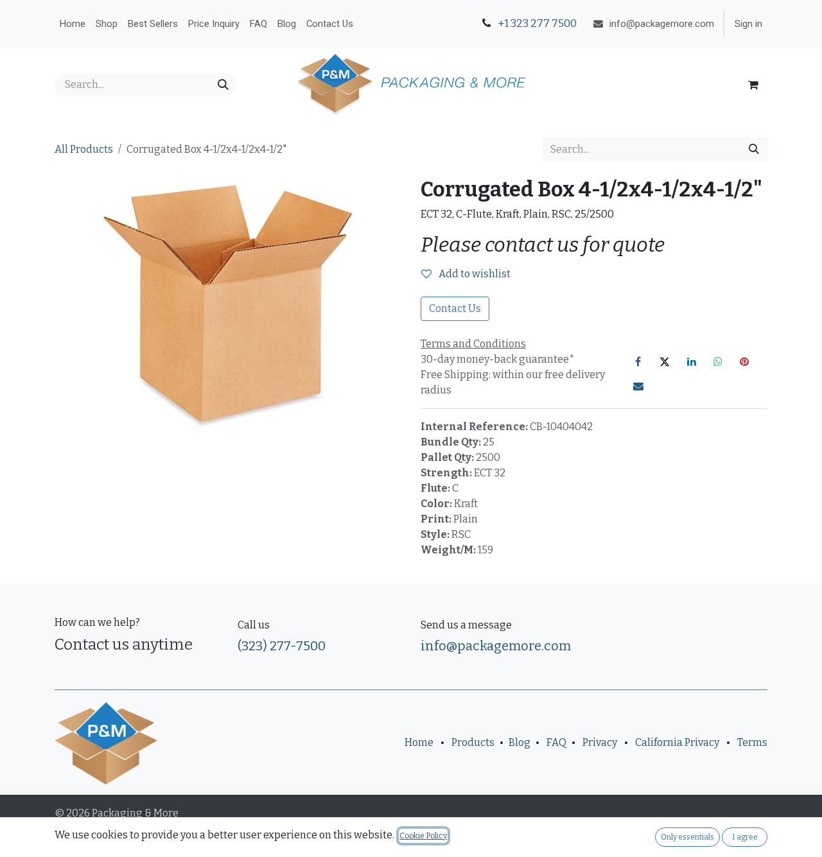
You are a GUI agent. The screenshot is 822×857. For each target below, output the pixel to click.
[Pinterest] (744, 361)
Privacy (599, 742)
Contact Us (455, 308)
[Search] (223, 84)
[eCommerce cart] (753, 85)
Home (419, 742)
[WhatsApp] (718, 361)
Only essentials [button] (687, 837)
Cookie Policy (423, 835)
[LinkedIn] (691, 361)
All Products (84, 149)
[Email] (638, 386)
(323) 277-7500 (282, 646)
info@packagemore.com (496, 646)
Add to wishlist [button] (474, 274)
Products (472, 742)
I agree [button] (745, 837)
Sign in (748, 24)
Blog (519, 742)
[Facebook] (638, 361)
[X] (664, 361)
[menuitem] (73, 24)
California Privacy (677, 742)
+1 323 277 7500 (536, 23)
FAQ (556, 742)
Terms (752, 742)
